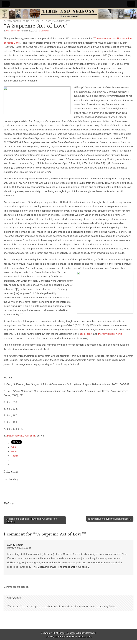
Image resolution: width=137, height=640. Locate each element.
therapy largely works (110, 333)
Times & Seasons (67, 633)
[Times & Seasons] (68, 14)
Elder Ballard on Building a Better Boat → (109, 518)
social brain (86, 333)
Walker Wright (13, 30)
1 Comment (44, 30)
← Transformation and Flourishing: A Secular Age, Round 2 (31, 520)
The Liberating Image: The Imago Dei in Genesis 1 (61, 566)
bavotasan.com (83, 636)
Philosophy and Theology (56, 21)
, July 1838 (20, 435)
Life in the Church (31, 21)
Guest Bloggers (12, 21)
